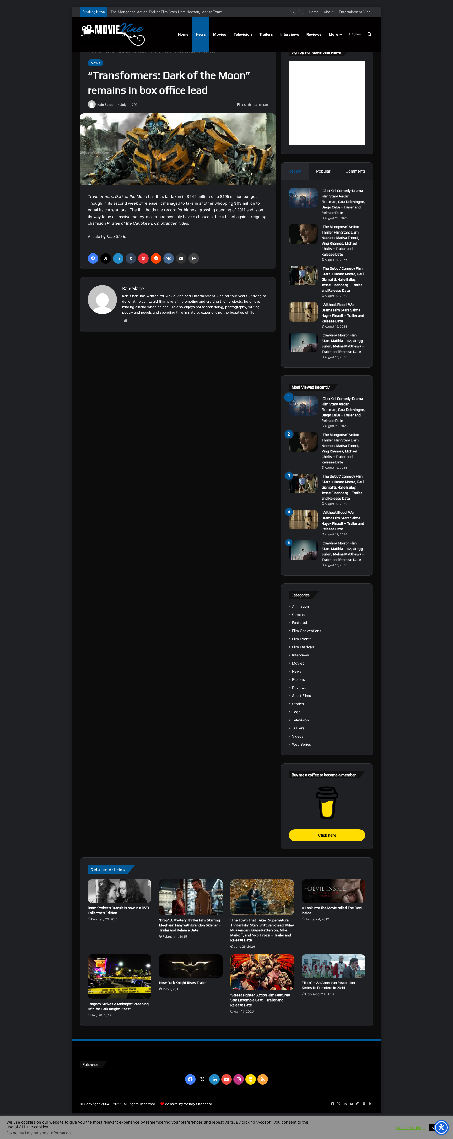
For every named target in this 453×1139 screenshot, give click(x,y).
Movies (219, 34)
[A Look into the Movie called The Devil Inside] (333, 891)
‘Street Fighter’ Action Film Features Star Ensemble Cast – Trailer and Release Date (260, 1000)
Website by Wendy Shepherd (188, 1104)
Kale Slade (105, 105)
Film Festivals (303, 647)
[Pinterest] (143, 258)
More (333, 34)
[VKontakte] (168, 258)
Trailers (266, 34)
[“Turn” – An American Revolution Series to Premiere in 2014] (333, 966)
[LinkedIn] (118, 258)
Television (243, 34)
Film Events (301, 639)
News (201, 34)
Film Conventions (306, 631)
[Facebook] (93, 258)
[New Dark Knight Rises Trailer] (191, 966)
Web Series (301, 744)
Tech (296, 712)
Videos (297, 736)
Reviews (313, 34)
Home (314, 12)
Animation (300, 606)
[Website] (125, 321)
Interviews (289, 34)
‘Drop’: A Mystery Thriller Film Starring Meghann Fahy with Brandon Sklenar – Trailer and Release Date (190, 925)
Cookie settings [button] (410, 1127)
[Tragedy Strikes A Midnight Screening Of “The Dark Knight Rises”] (119, 976)
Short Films (301, 696)
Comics (298, 614)
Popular (323, 171)
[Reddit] (156, 258)
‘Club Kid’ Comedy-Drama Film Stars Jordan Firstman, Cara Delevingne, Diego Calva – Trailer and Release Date (343, 202)
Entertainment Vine (355, 12)
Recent (294, 171)
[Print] (193, 258)
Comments (356, 171)
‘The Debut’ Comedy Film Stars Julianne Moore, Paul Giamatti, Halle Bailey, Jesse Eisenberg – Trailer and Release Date (343, 279)
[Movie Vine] (112, 34)
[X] (105, 258)
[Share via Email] (181, 258)
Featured (299, 623)
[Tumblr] (131, 258)
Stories (298, 704)
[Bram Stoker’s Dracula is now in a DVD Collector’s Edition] (119, 891)
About (329, 12)
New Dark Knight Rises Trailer (183, 983)
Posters (298, 679)
